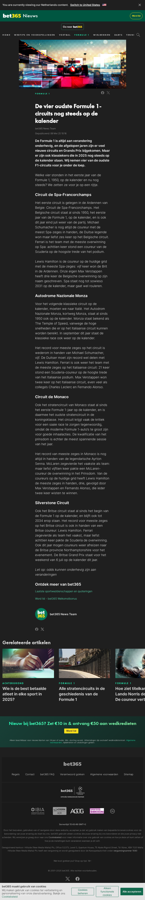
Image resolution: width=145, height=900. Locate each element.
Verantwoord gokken (72, 774)
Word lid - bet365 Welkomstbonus (56, 598)
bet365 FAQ (47, 774)
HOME (6, 35)
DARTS (118, 35)
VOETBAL (65, 35)
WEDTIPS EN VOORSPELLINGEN (34, 35)
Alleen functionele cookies (107, 891)
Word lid (136, 15)
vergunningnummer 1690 (125, 850)
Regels (16, 774)
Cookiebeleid (10, 896)
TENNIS (131, 35)
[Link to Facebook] (102, 94)
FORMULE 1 (81, 35)
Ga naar (67, 26)
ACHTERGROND (13, 683)
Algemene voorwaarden (104, 774)
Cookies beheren (83, 891)
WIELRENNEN (102, 35)
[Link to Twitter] (108, 94)
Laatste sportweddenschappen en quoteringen (63, 591)
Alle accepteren (132, 891)
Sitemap (128, 774)
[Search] (138, 35)
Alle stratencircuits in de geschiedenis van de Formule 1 (82, 694)
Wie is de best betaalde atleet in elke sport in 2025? (24, 694)
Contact (30, 774)
